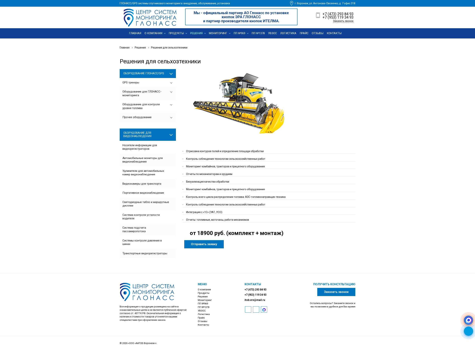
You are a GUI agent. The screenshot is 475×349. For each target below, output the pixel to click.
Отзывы (202, 321)
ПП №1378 (203, 307)
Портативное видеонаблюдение (143, 192)
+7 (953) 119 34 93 (337, 17)
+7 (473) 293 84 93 (337, 14)
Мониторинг (205, 300)
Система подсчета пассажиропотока (134, 229)
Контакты (203, 324)
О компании (204, 289)
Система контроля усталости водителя (141, 216)
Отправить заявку (204, 244)
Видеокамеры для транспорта (141, 183)
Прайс (201, 317)
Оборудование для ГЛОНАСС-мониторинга (141, 93)
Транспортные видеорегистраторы (144, 253)
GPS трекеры (130, 82)
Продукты (203, 293)
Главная (125, 47)
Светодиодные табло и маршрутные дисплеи (145, 203)
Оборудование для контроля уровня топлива (141, 106)
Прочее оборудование (137, 117)
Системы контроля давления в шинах (142, 242)
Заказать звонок (343, 21)
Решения (140, 47)
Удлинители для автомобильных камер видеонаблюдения (143, 172)
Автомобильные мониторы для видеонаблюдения (142, 159)
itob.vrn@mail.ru (255, 299)
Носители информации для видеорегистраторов (139, 147)
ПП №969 (203, 303)
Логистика (204, 314)
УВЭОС (202, 310)
